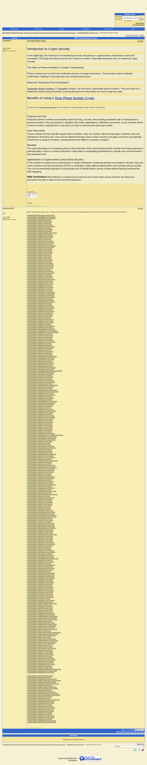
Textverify (63, 88)
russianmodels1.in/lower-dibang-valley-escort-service (44, 632)
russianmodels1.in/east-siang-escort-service (41, 627)
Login (141, 19)
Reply (142, 36)
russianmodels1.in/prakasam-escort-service (40, 613)
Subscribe (140, 744)
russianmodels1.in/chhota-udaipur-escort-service (42, 461)
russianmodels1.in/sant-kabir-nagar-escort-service (43, 392)
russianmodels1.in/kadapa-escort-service (40, 607)
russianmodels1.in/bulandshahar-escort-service (42, 356)
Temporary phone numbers (40, 88)
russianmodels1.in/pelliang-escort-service (40, 579)
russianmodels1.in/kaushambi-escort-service (41, 329)
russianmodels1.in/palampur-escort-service (40, 576)
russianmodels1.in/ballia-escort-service (39, 343)
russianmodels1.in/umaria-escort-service (40, 276)
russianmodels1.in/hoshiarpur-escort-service (41, 294)
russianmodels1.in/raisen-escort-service (39, 250)
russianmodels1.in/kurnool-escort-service (40, 610)
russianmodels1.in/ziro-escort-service (39, 599)
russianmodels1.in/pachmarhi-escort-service (41, 573)
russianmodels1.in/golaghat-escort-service (40, 663)
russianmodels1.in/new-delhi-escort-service (40, 446)
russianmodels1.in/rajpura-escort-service (40, 313)
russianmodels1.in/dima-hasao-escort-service (41, 659)
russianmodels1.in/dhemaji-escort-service (40, 655)
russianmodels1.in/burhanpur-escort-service (41, 215)
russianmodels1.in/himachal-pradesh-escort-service (43, 700)
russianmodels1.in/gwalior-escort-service (40, 229)
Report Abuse (72, 760)
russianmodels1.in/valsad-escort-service (39, 499)
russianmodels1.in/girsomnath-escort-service (41, 469)
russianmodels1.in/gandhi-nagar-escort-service (42, 467)
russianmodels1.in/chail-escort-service (39, 509)
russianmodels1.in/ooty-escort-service (39, 571)
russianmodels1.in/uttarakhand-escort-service (41, 720)
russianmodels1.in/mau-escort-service (39, 408)
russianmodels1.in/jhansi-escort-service (39, 424)
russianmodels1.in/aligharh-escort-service (40, 323)
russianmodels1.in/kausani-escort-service (40, 538)
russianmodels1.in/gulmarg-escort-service (40, 531)
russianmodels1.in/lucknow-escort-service (40, 412)
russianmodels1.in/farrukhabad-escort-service (41, 367)
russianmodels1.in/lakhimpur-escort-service (40, 416)
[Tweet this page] (135, 749)
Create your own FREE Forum (67, 758)
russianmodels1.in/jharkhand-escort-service (41, 701)
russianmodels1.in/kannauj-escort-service (40, 422)
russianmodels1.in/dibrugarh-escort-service (40, 658)
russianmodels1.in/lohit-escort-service (39, 631)
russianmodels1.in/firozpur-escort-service (40, 290)
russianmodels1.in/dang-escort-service (39, 464)
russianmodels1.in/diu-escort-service (38, 443)
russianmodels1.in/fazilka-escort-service (39, 289)
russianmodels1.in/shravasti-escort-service (40, 387)
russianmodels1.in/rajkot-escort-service (39, 489)
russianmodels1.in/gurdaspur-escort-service (41, 292)
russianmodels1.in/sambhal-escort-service (40, 393)
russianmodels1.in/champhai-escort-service (40, 513)
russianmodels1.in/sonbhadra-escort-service (41, 382)
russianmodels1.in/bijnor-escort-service (39, 353)
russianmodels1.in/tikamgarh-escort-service (40, 273)
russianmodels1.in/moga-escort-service (39, 303)
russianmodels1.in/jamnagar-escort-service (40, 470)
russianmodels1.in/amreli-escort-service (39, 449)
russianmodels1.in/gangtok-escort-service (40, 530)
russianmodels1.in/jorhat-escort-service (39, 666)
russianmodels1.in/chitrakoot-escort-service (40, 359)
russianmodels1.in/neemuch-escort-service (40, 247)
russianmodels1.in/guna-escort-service (39, 228)
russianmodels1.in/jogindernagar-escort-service (42, 534)
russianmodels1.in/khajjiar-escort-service (40, 541)
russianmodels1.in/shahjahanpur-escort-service (42, 390)
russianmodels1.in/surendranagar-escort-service (42, 494)
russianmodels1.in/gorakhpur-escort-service (41, 433)
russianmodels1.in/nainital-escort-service (40, 570)
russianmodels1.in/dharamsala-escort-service (41, 528)
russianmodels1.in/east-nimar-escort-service (41, 226)
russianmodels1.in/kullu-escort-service (39, 549)
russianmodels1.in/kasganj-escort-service (40, 419)
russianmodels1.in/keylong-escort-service (40, 539)
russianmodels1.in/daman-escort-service (40, 441)
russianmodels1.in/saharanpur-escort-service (41, 395)
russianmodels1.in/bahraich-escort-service (40, 340)
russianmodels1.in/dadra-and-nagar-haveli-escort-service (45, 435)
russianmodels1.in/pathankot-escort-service (40, 308)
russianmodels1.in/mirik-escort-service (39, 563)
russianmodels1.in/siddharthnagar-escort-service (42, 385)
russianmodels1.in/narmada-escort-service (40, 481)
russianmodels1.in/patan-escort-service (39, 486)
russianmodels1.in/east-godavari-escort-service (42, 603)
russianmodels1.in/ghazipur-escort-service (40, 374)
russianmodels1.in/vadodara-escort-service (40, 497)
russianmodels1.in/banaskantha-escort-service (41, 454)
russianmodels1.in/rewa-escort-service (39, 255)
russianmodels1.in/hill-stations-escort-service (41, 692)
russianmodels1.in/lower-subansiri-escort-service (42, 634)
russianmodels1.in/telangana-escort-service (41, 717)
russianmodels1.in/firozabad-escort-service (40, 369)
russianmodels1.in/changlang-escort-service (41, 623)
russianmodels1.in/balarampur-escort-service (41, 342)
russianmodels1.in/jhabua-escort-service (40, 237)
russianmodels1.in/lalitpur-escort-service (39, 414)
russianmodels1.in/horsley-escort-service (40, 533)
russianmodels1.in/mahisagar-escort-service (41, 477)
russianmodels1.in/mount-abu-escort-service (41, 565)
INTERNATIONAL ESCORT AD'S (88, 33)
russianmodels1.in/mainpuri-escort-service (40, 319)
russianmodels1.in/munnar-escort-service (40, 566)
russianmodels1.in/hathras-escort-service (40, 428)
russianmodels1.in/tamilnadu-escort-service (40, 716)
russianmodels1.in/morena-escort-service (40, 244)
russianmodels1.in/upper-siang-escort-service (41, 639)
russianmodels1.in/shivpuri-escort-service (40, 268)
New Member (140, 23)
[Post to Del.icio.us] (143, 749)
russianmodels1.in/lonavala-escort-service (40, 557)
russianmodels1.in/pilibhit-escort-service (39, 400)
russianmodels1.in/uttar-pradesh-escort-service (42, 687)
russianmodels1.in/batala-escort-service (39, 286)
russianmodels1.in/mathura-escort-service (40, 321)
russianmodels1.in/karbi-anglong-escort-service (42, 671)
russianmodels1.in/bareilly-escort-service (40, 348)
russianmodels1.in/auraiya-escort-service (40, 337)
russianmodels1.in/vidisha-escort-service (40, 278)
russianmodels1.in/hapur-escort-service (39, 432)
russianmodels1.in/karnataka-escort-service (40, 703)
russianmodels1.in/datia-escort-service (39, 220)
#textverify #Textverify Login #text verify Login (130, 732)
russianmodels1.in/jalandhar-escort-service (40, 295)
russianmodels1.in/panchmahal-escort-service (41, 485)
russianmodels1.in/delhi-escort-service (39, 444)
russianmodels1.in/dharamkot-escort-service (41, 526)
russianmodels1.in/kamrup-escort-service (40, 668)
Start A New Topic (132, 36)
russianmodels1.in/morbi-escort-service (39, 480)
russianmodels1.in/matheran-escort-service (40, 562)
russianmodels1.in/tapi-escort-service (39, 496)
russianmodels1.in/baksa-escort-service (39, 645)
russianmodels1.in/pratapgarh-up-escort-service (42, 331)
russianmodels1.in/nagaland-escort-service (40, 711)
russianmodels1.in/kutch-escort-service (39, 473)
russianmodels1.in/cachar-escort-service (39, 650)
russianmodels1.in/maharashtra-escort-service (41, 682)
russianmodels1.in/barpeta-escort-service (40, 647)
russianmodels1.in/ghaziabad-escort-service (41, 372)
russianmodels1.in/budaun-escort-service (40, 355)
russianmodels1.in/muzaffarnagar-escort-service (42, 401)
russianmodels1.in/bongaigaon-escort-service (41, 648)
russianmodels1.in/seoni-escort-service (39, 262)
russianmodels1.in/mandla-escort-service (40, 241)
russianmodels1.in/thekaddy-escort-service (40, 590)
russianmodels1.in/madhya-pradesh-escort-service (43, 684)
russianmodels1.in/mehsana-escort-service (40, 478)
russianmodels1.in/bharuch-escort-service (40, 456)
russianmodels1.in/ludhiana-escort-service (40, 300)
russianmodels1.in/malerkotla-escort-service (41, 302)
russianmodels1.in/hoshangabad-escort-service (42, 233)
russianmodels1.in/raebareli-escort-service (40, 398)
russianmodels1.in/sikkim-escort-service (39, 714)
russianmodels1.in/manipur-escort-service (40, 706)
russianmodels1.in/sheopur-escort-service (40, 266)
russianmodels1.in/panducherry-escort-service (41, 438)
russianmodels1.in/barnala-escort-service (40, 284)
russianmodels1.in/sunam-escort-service (39, 316)
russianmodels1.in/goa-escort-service (39, 698)
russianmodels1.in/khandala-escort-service (40, 542)
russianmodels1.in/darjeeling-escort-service (41, 525)
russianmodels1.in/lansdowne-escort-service (41, 552)
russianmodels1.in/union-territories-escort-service (42, 688)
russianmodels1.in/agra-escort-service (39, 318)
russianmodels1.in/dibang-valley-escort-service (42, 624)
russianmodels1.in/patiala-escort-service (39, 310)
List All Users (38, 29)
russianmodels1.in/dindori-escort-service (40, 225)
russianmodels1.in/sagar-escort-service (39, 257)
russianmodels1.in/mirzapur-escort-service (40, 404)
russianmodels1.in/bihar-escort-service (39, 677)
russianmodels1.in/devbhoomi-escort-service (41, 465)
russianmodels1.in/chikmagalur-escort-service (41, 517)
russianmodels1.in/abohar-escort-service (40, 281)
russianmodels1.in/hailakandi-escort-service (41, 664)
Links (132, 29)
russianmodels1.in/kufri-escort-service (39, 547)
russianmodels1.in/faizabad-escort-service (40, 366)
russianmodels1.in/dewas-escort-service (39, 221)
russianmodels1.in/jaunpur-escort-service (40, 425)
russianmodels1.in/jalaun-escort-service (39, 427)
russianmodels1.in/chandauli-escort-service (40, 358)
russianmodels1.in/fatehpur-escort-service (40, 327)
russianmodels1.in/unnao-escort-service (39, 379)
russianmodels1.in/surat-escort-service (39, 493)
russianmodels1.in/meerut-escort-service (40, 406)
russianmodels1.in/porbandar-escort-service (41, 488)
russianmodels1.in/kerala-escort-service (39, 704)
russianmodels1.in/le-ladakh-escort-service (40, 555)
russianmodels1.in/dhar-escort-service (39, 223)
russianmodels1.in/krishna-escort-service (40, 608)
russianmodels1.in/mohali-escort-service (39, 305)
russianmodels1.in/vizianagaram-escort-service (42, 618)
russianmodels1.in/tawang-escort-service (40, 589)
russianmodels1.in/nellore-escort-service (40, 611)
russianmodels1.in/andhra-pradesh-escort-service (42, 693)
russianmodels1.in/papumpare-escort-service (41, 635)
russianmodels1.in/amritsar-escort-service (40, 282)
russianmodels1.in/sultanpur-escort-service (40, 380)
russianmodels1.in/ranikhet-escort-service (40, 581)
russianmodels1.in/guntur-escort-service (39, 605)
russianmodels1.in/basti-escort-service (39, 350)
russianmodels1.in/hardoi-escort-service (39, 430)
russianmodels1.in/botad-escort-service (39, 459)
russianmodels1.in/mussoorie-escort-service (41, 568)
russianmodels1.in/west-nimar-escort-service (41, 279)
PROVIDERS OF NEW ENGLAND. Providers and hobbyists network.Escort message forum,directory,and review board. (39, 33)
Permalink (140, 41)
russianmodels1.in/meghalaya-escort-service (41, 708)
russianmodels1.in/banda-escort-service (39, 345)
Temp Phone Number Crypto (74, 98)
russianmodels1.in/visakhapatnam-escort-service (42, 616)
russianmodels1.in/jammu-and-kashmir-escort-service (44, 680)
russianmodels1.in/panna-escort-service (39, 249)
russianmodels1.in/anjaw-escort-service (39, 621)
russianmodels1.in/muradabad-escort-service (41, 403)
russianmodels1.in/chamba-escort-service (40, 510)
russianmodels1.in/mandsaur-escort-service (41, 242)
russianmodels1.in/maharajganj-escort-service (41, 411)
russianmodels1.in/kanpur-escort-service (40, 420)
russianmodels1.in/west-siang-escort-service (41, 643)
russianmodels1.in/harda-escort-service (39, 231)
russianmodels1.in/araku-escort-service (39, 505)
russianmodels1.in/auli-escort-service (39, 507)
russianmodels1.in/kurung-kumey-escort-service (42, 629)
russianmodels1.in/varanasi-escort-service (40, 377)
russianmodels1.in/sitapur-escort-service (39, 384)
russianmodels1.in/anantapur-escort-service (41, 600)
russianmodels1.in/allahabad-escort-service (41, 326)
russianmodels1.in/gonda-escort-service (39, 375)
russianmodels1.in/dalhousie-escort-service (40, 523)
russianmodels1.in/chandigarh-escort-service (41, 440)
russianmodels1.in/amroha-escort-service (40, 335)
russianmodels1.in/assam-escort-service (39, 696)
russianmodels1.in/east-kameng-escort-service (41, 626)
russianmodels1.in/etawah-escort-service (40, 364)
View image (30, 202)
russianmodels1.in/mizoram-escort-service (40, 709)
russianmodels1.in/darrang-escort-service (40, 653)
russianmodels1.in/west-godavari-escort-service (42, 619)
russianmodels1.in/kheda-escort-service (39, 475)
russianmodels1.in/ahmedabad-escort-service (41, 448)
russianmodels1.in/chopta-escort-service (39, 518)
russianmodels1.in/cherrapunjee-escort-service (42, 515)
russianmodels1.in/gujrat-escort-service (39, 690)
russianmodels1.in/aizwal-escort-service (39, 501)
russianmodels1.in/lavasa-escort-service (39, 554)
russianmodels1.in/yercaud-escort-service (40, 595)
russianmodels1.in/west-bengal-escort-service (41, 722)
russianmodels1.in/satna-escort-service (39, 258)
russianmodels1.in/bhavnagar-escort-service (41, 457)
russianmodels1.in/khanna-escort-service (40, 298)
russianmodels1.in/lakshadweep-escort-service (42, 436)
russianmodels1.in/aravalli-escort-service (40, 452)
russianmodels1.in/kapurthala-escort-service (41, 297)
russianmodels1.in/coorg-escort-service (39, 521)
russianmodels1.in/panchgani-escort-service (41, 578)
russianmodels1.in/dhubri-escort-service (39, 656)
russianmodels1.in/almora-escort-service (40, 502)
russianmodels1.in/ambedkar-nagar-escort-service (43, 332)
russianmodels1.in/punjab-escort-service (40, 685)
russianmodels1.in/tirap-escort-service (39, 637)
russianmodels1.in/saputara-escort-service (40, 582)
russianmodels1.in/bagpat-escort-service (40, 339)
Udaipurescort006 (8, 208)
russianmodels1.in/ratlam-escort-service (39, 254)
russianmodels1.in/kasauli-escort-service (40, 536)
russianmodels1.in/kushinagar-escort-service (41, 417)
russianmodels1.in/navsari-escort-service (40, 483)
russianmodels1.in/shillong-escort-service (40, 584)
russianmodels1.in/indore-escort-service (39, 234)
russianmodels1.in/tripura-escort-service (39, 719)
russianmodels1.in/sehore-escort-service (40, 260)
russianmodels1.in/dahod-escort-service (39, 462)
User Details (85, 29)
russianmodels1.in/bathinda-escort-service (40, 287)
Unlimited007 (7, 40)
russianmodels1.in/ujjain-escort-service (39, 274)
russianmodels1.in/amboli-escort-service (39, 504)
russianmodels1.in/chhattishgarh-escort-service (42, 679)
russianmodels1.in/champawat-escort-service (41, 512)
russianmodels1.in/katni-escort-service (39, 239)
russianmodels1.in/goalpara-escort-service (40, 661)
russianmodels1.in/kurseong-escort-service (40, 550)
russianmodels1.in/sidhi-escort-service (39, 270)
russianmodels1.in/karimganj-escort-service (40, 672)
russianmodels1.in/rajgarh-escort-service (40, 252)
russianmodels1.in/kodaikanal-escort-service (41, 544)
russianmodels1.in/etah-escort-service (39, 324)
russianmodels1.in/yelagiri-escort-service (40, 594)
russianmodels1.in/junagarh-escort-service (40, 472)
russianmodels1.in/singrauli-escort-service (40, 271)
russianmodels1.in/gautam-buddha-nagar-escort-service (44, 371)
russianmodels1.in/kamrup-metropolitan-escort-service (44, 669)
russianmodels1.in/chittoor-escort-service (40, 602)
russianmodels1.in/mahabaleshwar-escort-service (42, 558)
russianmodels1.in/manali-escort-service (39, 560)
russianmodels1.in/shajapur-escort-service (40, 265)
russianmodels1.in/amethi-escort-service (39, 334)
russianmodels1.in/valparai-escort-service (40, 592)
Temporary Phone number (47, 107)
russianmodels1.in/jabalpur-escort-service (40, 236)
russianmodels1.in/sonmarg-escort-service (40, 587)
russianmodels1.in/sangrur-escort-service (40, 315)
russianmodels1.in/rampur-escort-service (40, 396)
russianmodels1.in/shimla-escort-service (39, 586)
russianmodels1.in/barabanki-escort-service (41, 347)
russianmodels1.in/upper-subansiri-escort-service (42, 640)
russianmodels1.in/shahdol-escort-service (40, 263)
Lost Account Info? (138, 25)
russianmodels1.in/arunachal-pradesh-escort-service (43, 695)
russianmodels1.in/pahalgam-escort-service (41, 574)
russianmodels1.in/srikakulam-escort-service (41, 615)
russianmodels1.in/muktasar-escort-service (40, 306)
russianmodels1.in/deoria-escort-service (39, 361)
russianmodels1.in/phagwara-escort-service (41, 311)
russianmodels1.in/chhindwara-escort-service (41, 218)
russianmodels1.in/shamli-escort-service (39, 388)
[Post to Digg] (139, 749)
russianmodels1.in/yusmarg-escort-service (40, 597)
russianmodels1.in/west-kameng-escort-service (42, 642)
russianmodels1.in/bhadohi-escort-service (40, 351)
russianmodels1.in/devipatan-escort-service (40, 363)
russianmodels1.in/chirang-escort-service (40, 651)
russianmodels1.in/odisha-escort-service (39, 712)
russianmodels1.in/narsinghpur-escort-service (41, 246)
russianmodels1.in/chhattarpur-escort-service (41, 217)
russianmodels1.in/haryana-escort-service (40, 676)
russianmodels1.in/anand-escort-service (39, 451)
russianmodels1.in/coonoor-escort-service (40, 520)
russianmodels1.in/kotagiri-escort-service (40, 546)
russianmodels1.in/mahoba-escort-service (40, 409)
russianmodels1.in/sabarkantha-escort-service (41, 491)
